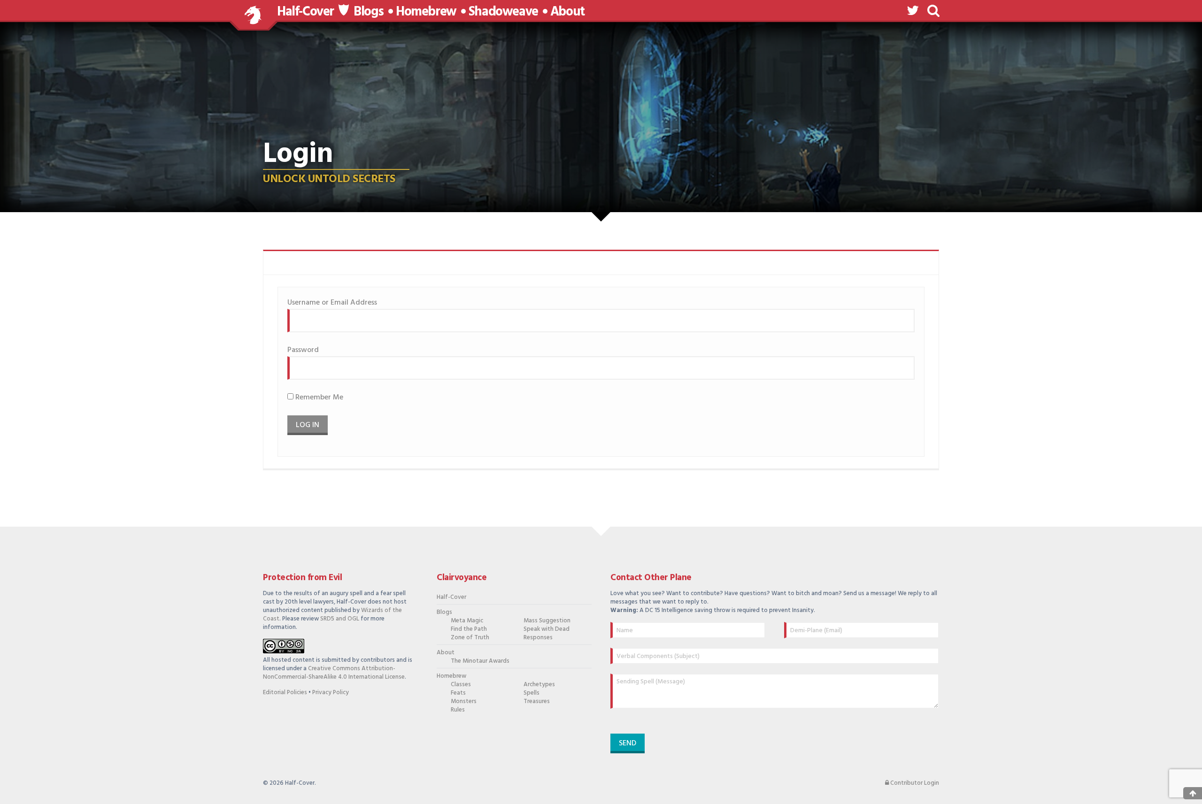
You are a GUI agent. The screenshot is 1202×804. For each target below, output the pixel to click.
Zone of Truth (470, 638)
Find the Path (469, 629)
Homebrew (426, 12)
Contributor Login (914, 783)
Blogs (369, 12)
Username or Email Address (332, 303)
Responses (538, 638)
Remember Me (318, 397)
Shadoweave (503, 12)
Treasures (537, 701)
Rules (458, 710)
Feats (458, 693)
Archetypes (539, 685)
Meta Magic (467, 621)
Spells (531, 693)
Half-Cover (305, 12)
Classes (461, 685)
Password (303, 350)
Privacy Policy (330, 692)
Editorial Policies (285, 692)
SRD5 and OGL (339, 619)
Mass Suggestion (547, 621)
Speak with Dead (547, 629)
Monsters (464, 701)
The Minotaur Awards (480, 661)
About (567, 12)
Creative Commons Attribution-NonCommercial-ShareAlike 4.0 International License (334, 673)
